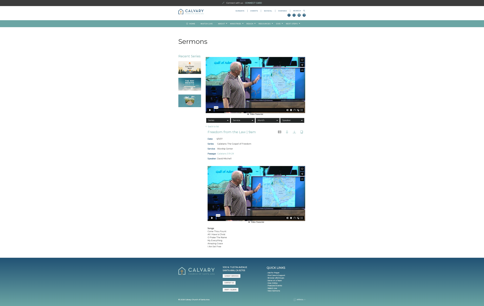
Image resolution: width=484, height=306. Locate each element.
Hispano (282, 11)
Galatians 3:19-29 (225, 153)
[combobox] (298, 11)
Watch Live (207, 24)
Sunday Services (231, 276)
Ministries (235, 24)
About (221, 24)
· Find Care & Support (276, 275)
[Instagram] (294, 15)
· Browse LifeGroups (275, 278)
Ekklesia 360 (299, 300)
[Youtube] (299, 15)
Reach (250, 24)
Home (192, 24)
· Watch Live (272, 288)
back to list (213, 126)
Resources (265, 24)
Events (254, 11)
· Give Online (272, 283)
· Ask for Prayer (273, 273)
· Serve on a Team (274, 280)
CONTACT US (229, 283)
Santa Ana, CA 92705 (234, 270)
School (268, 11)
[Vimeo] (304, 15)
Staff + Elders (230, 290)
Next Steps (292, 24)
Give (278, 24)
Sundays (240, 11)
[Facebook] (289, 15)
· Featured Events (274, 286)
